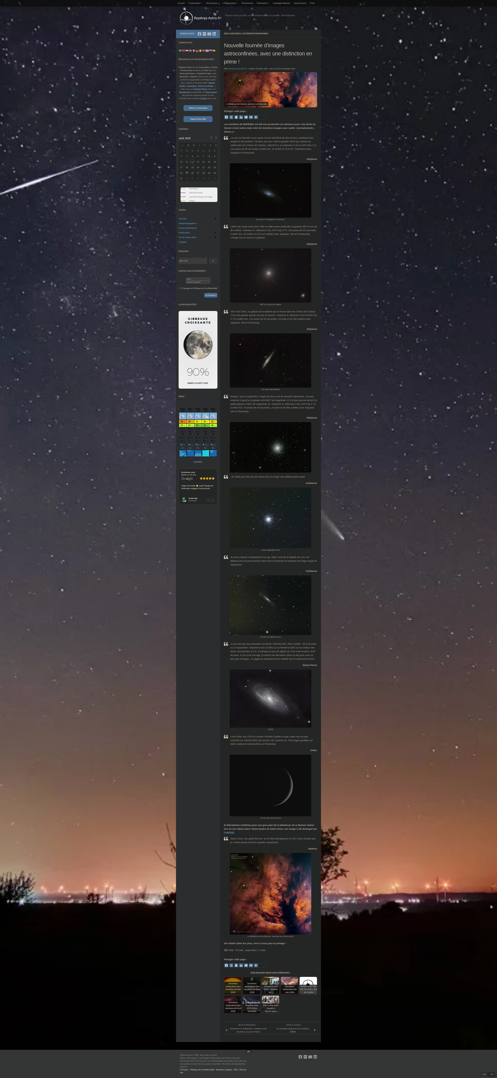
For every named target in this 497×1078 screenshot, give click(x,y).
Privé (312, 3)
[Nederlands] (187, 50)
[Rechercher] (213, 261)
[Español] (214, 50)
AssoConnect (300, 3)
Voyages (183, 242)
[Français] (193, 50)
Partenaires (262, 3)
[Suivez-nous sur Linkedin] (214, 34)
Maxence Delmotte (237, 69)
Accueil (181, 3)
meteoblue (198, 461)
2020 (226, 33)
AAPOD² (230, 832)
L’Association (194, 3)
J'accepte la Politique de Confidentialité (199, 288)
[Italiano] (200, 50)
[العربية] (180, 50)
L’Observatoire (229, 3)
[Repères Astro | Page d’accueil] (201, 18)
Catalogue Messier (281, 3)
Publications (184, 233)
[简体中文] (183, 50)
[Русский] (210, 50)
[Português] (204, 50)
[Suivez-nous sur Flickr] (204, 34)
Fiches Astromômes (188, 228)
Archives (235, 33)
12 (192, 162)
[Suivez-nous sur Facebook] (199, 34)
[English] (190, 50)
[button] (213, 500)
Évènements (247, 3)
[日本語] (207, 50)
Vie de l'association (187, 237)
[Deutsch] (197, 50)
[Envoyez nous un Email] (209, 34)
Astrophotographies (255, 33)
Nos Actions (211, 3)
